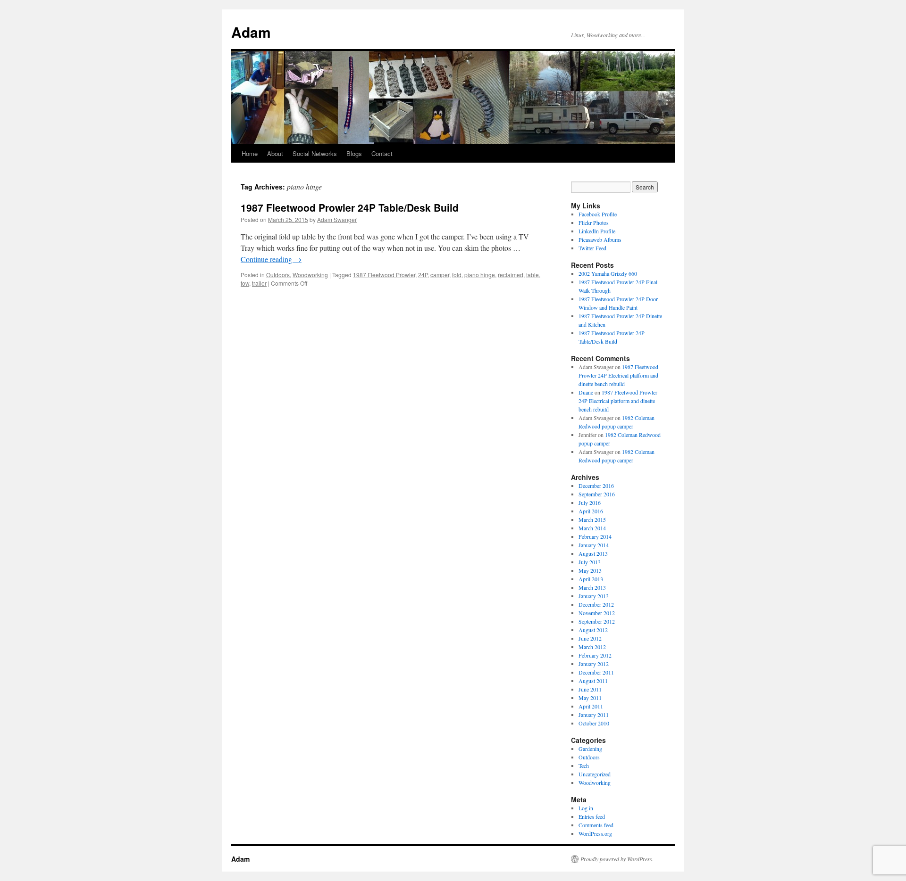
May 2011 (590, 697)
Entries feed (592, 816)
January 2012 (594, 663)
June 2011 (590, 689)
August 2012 (593, 630)
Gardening (590, 748)
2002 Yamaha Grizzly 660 (608, 273)
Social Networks (315, 153)
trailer (259, 283)
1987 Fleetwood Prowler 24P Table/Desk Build (350, 207)
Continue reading (271, 259)
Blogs (354, 153)
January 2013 (594, 596)
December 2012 (596, 604)
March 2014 (592, 528)
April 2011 (591, 706)
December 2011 (596, 672)
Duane (586, 392)
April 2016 (591, 511)
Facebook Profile (598, 214)
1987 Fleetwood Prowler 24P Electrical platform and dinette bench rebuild (618, 375)
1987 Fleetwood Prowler (384, 275)
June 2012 (590, 638)
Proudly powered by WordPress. (617, 859)
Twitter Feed (592, 248)
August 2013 (593, 553)
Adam (251, 32)
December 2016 (596, 485)
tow (245, 283)
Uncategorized (595, 774)
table (532, 275)
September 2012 (597, 621)
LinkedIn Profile (597, 231)
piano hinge (479, 275)
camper (439, 275)
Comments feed (596, 825)
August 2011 (593, 680)
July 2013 (590, 562)
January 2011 (594, 714)
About (275, 153)
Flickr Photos (594, 222)
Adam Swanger (337, 219)
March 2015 (592, 519)
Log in (586, 808)
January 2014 (594, 545)
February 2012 (595, 655)
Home (250, 153)
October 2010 (594, 723)
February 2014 (595, 536)
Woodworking (310, 275)
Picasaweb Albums (600, 239)
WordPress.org (595, 833)
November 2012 (597, 613)
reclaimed (510, 275)
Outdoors (278, 275)
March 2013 (592, 587)
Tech (584, 765)
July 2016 (590, 502)
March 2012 (592, 646)
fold (456, 275)
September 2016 (597, 494)
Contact (382, 153)
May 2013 (590, 570)
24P (423, 275)
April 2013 (591, 579)
